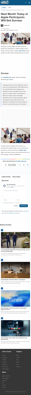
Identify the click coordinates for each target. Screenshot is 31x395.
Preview (16, 205)
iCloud (3, 387)
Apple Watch (5, 378)
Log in (12, 187)
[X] (19, 165)
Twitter (3, 355)
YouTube (4, 360)
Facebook (4, 357)
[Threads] (23, 165)
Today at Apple (16, 177)
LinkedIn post (7, 77)
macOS (4, 385)
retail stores (22, 51)
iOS (3, 383)
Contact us (4, 364)
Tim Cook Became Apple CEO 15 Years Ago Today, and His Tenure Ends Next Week (15, 250)
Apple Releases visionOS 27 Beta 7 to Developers (13, 279)
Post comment (24, 205)
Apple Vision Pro (6, 376)
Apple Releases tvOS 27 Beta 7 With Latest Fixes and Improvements (14, 338)
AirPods (18, 366)
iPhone (18, 362)
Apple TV (4, 380)
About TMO (5, 366)
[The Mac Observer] (5, 2)
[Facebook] (27, 165)
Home (4, 7)
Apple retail (22, 150)
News (10, 7)
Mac (17, 360)
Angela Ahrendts (6, 177)
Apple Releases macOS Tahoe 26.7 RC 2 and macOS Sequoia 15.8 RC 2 (13, 308)
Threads (4, 362)
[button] (26, 2)
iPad (17, 364)
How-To (18, 357)
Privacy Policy (5, 369)
